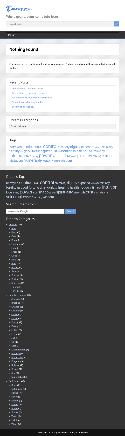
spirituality (83, 156)
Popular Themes (17, 295)
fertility (14, 151)
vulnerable (33, 160)
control (50, 146)
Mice (13, 259)
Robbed (15, 365)
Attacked (15, 299)
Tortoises (16, 290)
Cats (13, 236)
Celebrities (16, 389)
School (14, 369)
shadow (64, 156)
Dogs (14, 240)
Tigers (14, 287)
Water (14, 424)
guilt (53, 151)
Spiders (15, 279)
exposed (87, 147)
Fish (13, 248)
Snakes (15, 275)
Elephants (16, 244)
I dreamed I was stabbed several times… (33, 97)
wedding (56, 160)
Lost (13, 345)
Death (14, 318)
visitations (16, 160)
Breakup (15, 302)
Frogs (14, 251)
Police (14, 408)
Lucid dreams (18, 349)
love (28, 156)
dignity (75, 147)
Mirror (14, 396)
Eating (14, 326)
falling (97, 147)
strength (98, 156)
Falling (14, 330)
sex (54, 156)
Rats (13, 263)
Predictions (17, 357)
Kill (12, 341)
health (77, 151)
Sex (13, 373)
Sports (14, 412)
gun (59, 152)
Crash (14, 314)
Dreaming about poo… (23, 106)
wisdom (66, 160)
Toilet (14, 420)
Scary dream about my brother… (29, 102)
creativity (63, 147)
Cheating (16, 310)
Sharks (15, 267)
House (14, 392)
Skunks (15, 271)
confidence (32, 146)
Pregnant (16, 361)
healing (67, 151)
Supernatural (18, 377)
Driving (15, 322)
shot (73, 156)
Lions (14, 255)
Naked (14, 404)
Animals (13, 224)
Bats (13, 228)
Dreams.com (18, 8)
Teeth (14, 416)
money (35, 156)
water (46, 160)
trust (108, 156)
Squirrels (16, 283)
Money (14, 400)
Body (14, 385)
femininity (107, 147)
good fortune (33, 151)
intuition (17, 155)
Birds (14, 232)
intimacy (99, 151)
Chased (15, 306)
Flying (14, 334)
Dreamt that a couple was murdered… (31, 93)
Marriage (16, 353)
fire (21, 151)
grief (46, 151)
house (87, 151)
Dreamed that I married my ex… (28, 88)
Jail (13, 338)
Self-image (14, 381)
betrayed (15, 147)
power (45, 155)
